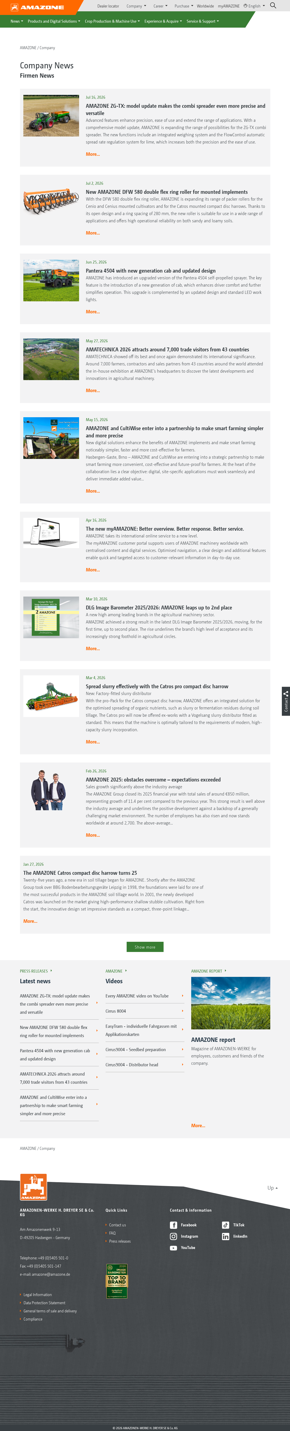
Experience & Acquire (162, 21)
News (15, 21)
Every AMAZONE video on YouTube (137, 995)
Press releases (34, 971)
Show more (145, 947)
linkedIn (239, 1236)
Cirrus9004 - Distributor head (132, 1064)
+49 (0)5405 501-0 (53, 1258)
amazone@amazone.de (51, 1274)
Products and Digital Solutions (52, 21)
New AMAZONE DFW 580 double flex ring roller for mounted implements (53, 1031)
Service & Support (201, 21)
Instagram (189, 1236)
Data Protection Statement (44, 1302)
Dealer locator (108, 6)
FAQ (112, 1233)
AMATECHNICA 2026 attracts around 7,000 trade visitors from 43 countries (53, 1077)
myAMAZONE (229, 6)
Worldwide (205, 6)
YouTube (187, 1247)
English (255, 6)
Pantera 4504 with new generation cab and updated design (55, 1054)
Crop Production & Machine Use (110, 21)
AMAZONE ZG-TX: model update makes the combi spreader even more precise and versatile (55, 1003)
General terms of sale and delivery (50, 1311)
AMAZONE (28, 47)
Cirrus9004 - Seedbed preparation (136, 1049)
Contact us (117, 1224)
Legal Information (38, 1294)
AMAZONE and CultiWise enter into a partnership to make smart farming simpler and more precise (53, 1105)
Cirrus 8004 (116, 1011)
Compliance (33, 1319)
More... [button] (93, 153)
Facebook (188, 1224)
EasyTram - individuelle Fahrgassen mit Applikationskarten (141, 1030)
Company (47, 47)
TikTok (238, 1224)
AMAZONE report (206, 971)
